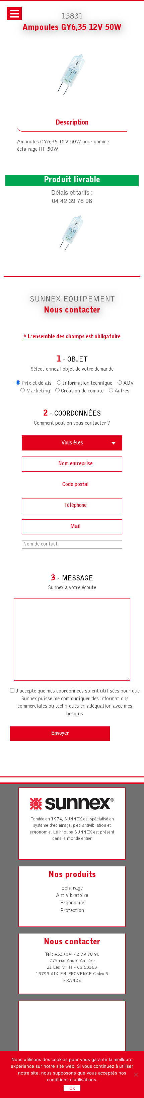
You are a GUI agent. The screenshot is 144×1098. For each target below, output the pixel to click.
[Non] (135, 1074)
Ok (72, 1088)
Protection (72, 910)
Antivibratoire (72, 895)
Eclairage (72, 888)
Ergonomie (72, 903)
